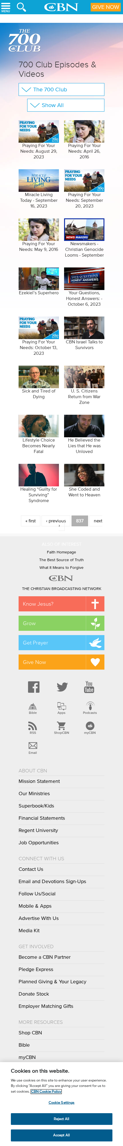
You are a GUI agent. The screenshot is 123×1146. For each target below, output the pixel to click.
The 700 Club (26, 41)
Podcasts (90, 713)
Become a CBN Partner (45, 957)
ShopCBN (61, 733)
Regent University (38, 830)
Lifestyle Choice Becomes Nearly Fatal (38, 446)
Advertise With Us (39, 918)
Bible (33, 713)
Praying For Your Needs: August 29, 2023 (38, 151)
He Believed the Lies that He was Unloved (84, 446)
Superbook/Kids (36, 806)
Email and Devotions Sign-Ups (52, 881)
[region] (61, 1104)
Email (33, 753)
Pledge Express (36, 969)
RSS (33, 733)
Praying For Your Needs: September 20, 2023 (84, 200)
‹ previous (56, 521)
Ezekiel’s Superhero (39, 293)
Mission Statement (39, 781)
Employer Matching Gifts (46, 1006)
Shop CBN (30, 1033)
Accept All (61, 1135)
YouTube (90, 687)
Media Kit (29, 930)
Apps (61, 713)
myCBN (90, 733)
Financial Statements (42, 818)
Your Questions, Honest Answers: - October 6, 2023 (84, 299)
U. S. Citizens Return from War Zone (84, 397)
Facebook (32, 687)
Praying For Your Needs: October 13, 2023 (38, 348)
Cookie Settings (62, 1103)
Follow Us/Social (37, 894)
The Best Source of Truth (61, 560)
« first (30, 521)
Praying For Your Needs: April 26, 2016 (84, 151)
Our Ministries (34, 793)
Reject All (61, 1119)
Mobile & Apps (35, 906)
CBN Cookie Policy (46, 1091)
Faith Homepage (61, 552)
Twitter (61, 687)
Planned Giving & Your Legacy (52, 981)
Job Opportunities (39, 842)
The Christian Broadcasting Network (61, 589)
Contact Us (31, 869)
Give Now (105, 7)
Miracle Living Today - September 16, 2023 (38, 200)
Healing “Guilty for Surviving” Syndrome (38, 495)
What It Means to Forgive (61, 568)
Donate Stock (34, 994)
